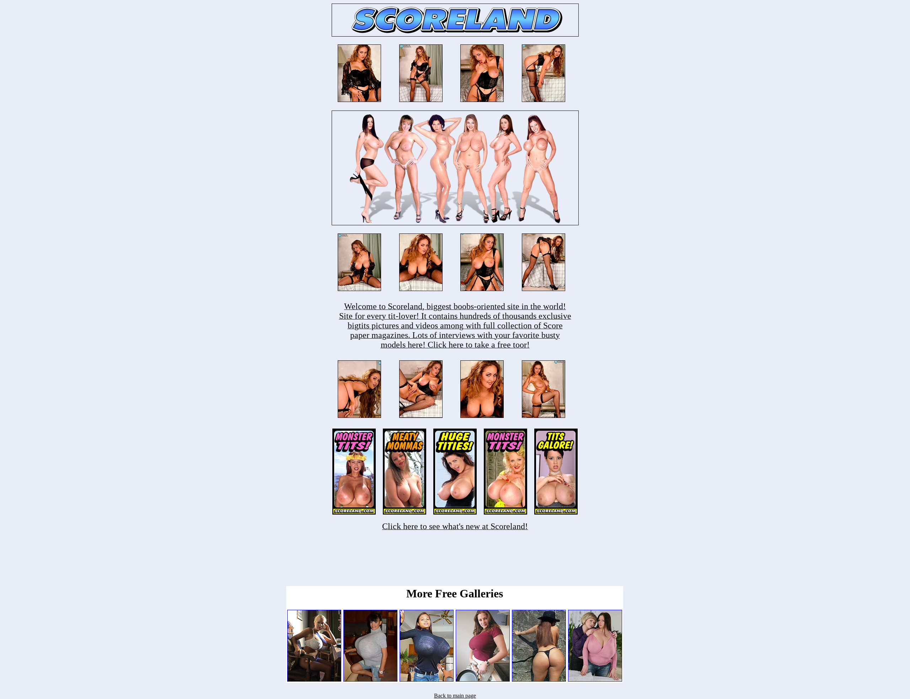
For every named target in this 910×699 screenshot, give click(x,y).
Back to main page (455, 696)
